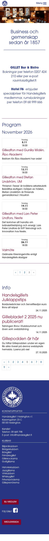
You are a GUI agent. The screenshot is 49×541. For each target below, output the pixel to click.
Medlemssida (11, 522)
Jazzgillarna (8, 470)
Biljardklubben (10, 446)
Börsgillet (7, 452)
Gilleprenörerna (10, 483)
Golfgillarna (8, 462)
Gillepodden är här (20, 339)
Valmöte (8, 250)
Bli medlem (10, 502)
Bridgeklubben (10, 449)
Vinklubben (8, 473)
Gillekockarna (10, 459)
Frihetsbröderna (10, 480)
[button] (45, 3)
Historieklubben (10, 467)
